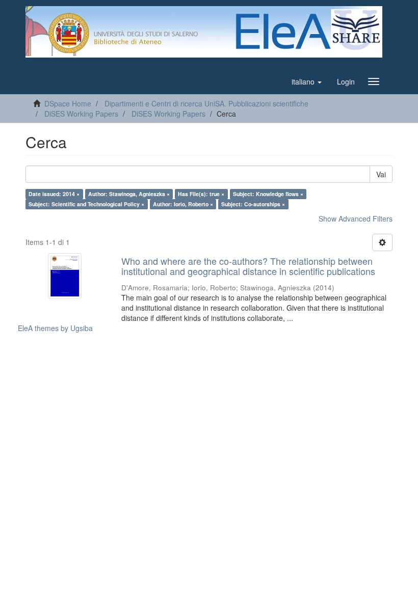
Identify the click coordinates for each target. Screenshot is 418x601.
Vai (381, 174)
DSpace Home (67, 103)
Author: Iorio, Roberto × (183, 204)
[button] (306, 81)
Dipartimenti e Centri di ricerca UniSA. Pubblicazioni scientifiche (206, 103)
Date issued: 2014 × (54, 194)
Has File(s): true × (201, 194)
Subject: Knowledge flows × (268, 194)
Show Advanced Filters (356, 218)
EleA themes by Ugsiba (55, 328)
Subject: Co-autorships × (253, 204)
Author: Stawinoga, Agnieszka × (129, 194)
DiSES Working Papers (81, 113)
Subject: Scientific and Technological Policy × (86, 204)
